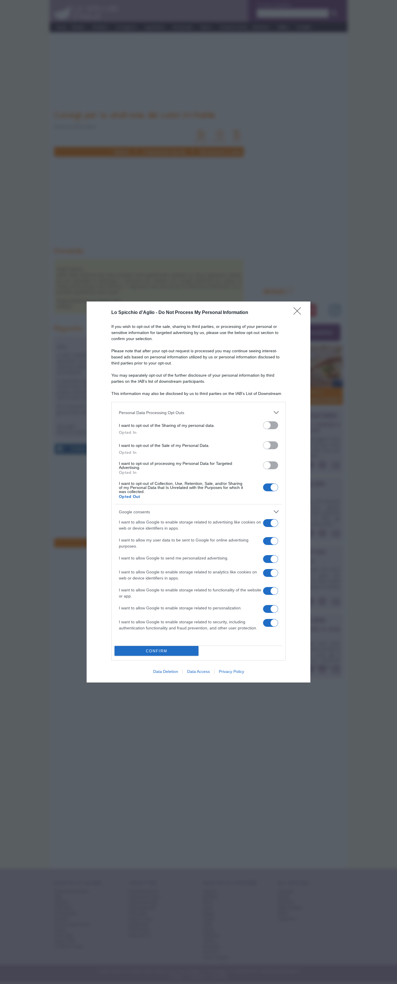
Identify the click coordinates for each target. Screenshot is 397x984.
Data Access (198, 671)
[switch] (270, 425)
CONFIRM (156, 651)
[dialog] (198, 492)
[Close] (299, 312)
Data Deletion (165, 671)
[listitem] (198, 412)
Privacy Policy (231, 671)
